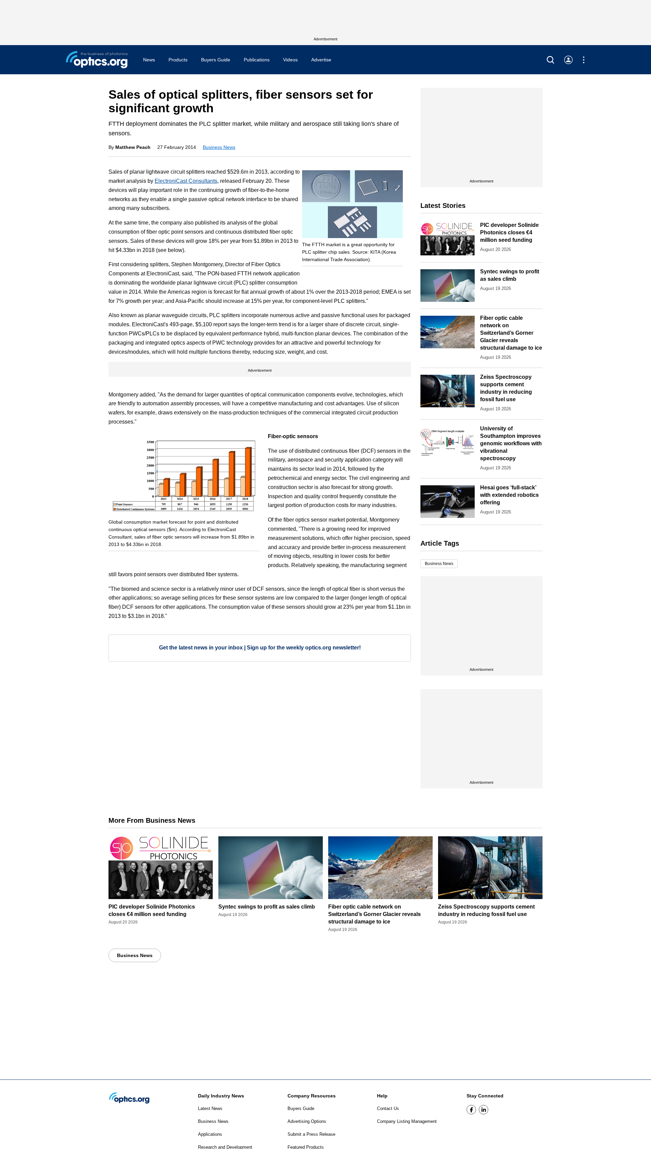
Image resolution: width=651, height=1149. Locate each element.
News (149, 59)
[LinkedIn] (483, 1109)
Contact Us (388, 1108)
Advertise (321, 59)
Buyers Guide (215, 59)
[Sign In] (568, 60)
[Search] (550, 60)
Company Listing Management (407, 1121)
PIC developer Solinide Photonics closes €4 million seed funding (509, 232)
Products (178, 59)
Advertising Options (307, 1121)
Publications (257, 59)
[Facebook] (471, 1109)
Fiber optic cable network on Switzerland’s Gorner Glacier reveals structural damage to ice (511, 333)
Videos (290, 59)
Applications (210, 1134)
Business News (219, 147)
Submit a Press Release (311, 1134)
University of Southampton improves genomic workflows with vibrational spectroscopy (511, 443)
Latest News (210, 1108)
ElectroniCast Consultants (186, 181)
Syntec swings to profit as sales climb (266, 907)
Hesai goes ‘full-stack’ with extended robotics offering (509, 495)
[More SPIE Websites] (583, 60)
